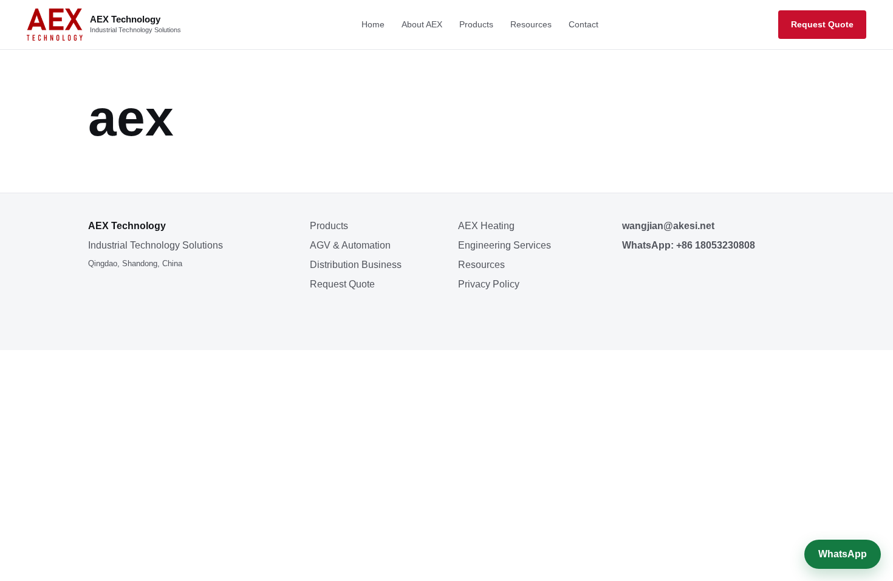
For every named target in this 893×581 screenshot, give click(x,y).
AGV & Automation (350, 245)
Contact (583, 24)
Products (476, 24)
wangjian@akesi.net (668, 226)
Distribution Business (356, 265)
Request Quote (822, 24)
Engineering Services (504, 245)
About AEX (422, 24)
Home (373, 24)
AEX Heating (486, 226)
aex (131, 117)
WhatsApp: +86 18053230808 (688, 245)
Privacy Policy (488, 284)
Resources (531, 24)
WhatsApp (842, 554)
